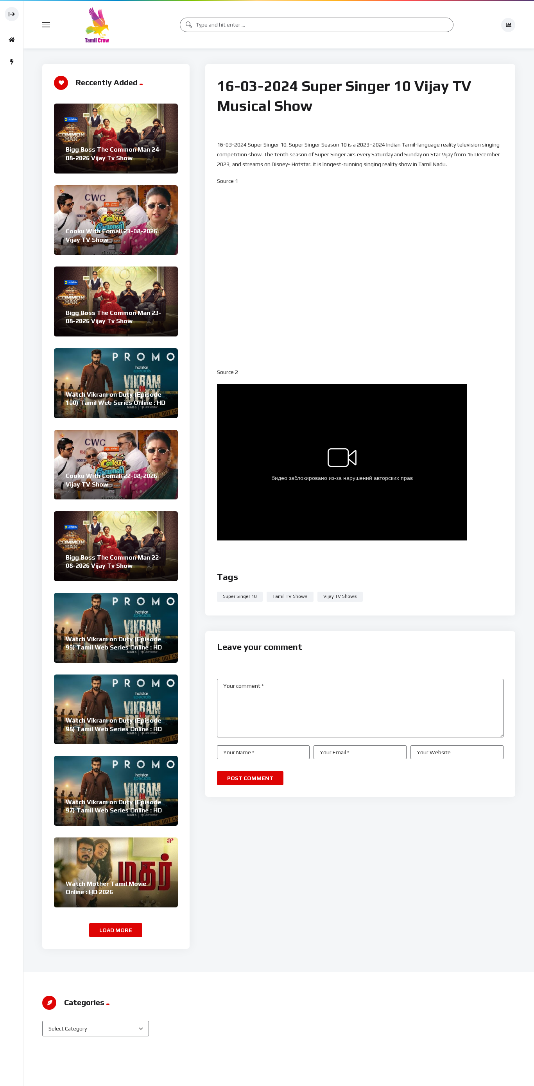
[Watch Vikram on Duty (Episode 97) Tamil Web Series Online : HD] (116, 791)
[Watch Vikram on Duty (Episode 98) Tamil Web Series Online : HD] (116, 709)
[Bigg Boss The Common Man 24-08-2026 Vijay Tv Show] (116, 139)
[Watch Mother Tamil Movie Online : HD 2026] (116, 872)
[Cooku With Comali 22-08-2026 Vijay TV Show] (116, 465)
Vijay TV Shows (340, 596)
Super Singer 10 (240, 596)
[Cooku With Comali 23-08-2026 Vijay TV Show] (116, 220)
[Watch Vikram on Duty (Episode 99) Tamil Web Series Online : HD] (116, 628)
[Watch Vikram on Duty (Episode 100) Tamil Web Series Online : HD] (116, 383)
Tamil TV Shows (290, 596)
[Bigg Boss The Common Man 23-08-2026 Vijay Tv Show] (116, 301)
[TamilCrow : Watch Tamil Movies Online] (97, 24)
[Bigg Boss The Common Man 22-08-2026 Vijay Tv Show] (116, 546)
